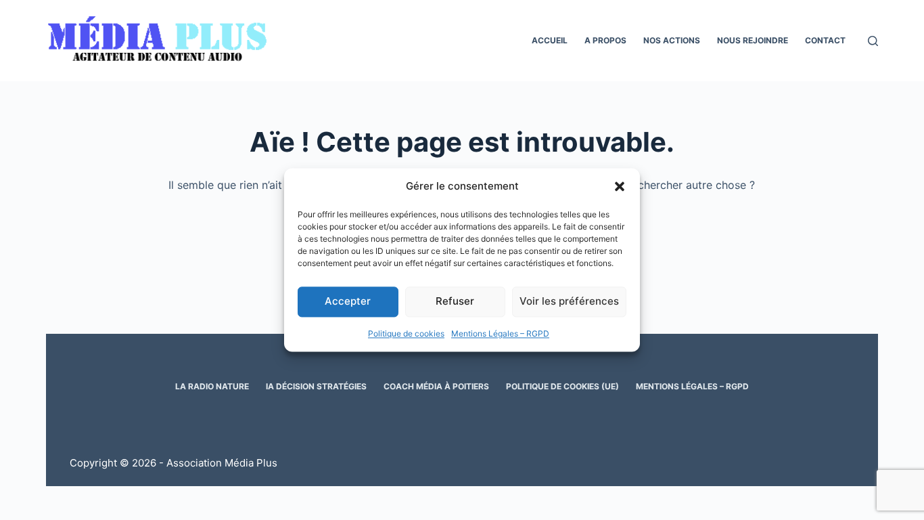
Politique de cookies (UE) (562, 386)
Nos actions (671, 40)
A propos (605, 40)
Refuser (455, 301)
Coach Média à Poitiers (436, 386)
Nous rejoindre (752, 40)
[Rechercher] (873, 41)
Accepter (348, 301)
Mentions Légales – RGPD (500, 333)
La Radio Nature (212, 386)
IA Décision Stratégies (316, 386)
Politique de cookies (406, 333)
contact (825, 40)
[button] (619, 187)
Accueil (550, 40)
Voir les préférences (569, 301)
